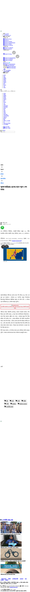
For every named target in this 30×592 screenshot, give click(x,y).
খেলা (4, 86)
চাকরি (4, 110)
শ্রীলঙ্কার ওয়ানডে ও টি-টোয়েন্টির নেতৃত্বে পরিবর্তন (9, 547)
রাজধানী (4, 81)
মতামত (4, 108)
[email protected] (17, 240)
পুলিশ (7, 403)
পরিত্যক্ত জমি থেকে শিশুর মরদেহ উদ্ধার (8, 574)
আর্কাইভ (6, 580)
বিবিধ (4, 119)
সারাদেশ (4, 82)
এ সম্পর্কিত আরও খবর (7, 520)
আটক (24, 401)
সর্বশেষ (4, 75)
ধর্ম (3, 122)
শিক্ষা (4, 109)
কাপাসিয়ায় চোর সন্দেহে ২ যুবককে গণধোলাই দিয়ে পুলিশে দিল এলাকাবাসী (13, 561)
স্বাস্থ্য (4, 112)
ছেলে (13, 401)
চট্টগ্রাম (2, 174)
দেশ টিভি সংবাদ (9, 406)
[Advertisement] (15, 15)
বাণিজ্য (4, 80)
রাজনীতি (4, 78)
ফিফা (4, 76)
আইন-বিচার (5, 114)
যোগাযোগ (21, 578)
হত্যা (18, 401)
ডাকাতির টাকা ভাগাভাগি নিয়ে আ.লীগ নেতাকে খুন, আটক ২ (11, 534)
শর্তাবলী (9, 578)
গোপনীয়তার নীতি (15, 578)
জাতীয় (4, 77)
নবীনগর (2, 183)
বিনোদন (4, 85)
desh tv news (23, 403)
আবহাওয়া (5, 117)
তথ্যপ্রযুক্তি (5, 105)
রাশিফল (4, 118)
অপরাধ (4, 113)
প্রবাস (4, 87)
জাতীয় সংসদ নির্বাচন (6, 123)
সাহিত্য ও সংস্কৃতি (6, 120)
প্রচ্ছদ (2, 165)
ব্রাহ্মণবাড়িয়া (3, 178)
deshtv (14, 403)
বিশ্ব (4, 83)
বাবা (7, 401)
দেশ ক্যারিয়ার (5, 124)
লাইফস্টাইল (5, 107)
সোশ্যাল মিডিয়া (6, 115)
